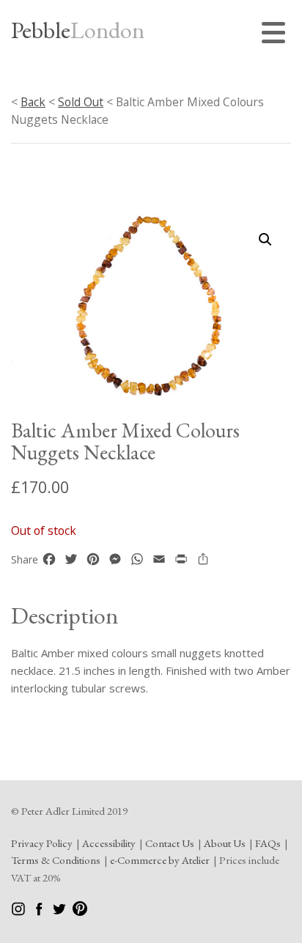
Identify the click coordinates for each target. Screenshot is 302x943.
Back (33, 102)
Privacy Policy (42, 843)
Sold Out (80, 102)
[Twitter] (60, 912)
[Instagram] (19, 912)
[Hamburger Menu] (276, 35)
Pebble (77, 30)
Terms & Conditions (55, 860)
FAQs (268, 843)
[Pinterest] (80, 912)
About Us (225, 843)
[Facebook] (40, 912)
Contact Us (169, 843)
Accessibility (109, 843)
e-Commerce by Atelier (160, 860)
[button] (265, 239)
